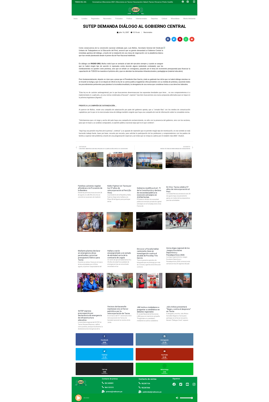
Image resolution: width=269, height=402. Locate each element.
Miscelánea (175, 19)
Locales (84, 19)
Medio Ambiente (189, 19)
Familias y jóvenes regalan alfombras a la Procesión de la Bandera (90, 188)
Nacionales (107, 19)
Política (129, 19)
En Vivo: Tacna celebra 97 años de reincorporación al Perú (178, 189)
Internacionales (141, 19)
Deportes (154, 19)
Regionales (95, 19)
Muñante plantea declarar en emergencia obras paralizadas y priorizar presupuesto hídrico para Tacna (89, 255)
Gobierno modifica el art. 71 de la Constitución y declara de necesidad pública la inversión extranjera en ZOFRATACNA (149, 192)
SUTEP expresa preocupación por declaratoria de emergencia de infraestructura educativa (90, 315)
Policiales (119, 19)
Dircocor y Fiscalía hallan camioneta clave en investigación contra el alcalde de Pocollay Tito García (148, 253)
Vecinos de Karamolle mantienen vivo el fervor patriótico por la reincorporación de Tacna (118, 310)
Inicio (76, 19)
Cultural (164, 19)
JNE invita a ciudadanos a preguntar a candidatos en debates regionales (148, 309)
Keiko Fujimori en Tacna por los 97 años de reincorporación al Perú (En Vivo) (119, 189)
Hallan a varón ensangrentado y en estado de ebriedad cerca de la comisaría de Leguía (119, 254)
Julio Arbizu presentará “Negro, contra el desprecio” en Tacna (178, 309)
